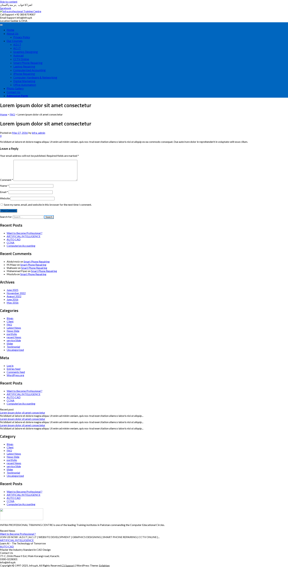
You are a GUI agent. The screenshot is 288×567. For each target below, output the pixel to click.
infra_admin (38, 132)
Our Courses (14, 41)
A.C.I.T (17, 48)
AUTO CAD (13, 239)
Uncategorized (15, 349)
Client (10, 321)
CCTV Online (21, 59)
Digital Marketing (24, 81)
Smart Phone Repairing (27, 63)
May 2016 (12, 302)
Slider (10, 343)
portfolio (12, 334)
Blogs (10, 318)
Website (5, 198)
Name (4, 185)
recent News (14, 337)
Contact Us (13, 92)
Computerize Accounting (21, 245)
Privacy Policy (21, 37)
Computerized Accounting (29, 70)
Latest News (14, 327)
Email (4, 191)
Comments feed (16, 372)
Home (10, 30)
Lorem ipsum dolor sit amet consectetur (22, 412)
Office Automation (24, 85)
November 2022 (16, 293)
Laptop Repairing (24, 66)
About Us (12, 33)
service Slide (14, 340)
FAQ (12, 114)
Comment (6, 179)
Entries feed (13, 368)
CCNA (10, 242)
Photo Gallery (15, 88)
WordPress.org (15, 375)
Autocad (18, 55)
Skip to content (8, 1)
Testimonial (13, 346)
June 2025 (12, 289)
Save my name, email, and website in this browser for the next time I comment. (48, 204)
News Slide (13, 330)
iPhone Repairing (24, 74)
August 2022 (14, 296)
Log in (10, 365)
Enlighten (104, 565)
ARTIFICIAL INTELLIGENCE (23, 236)
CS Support (68, 565)
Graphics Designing (25, 52)
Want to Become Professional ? (24, 233)
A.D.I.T (17, 44)
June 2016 (12, 299)
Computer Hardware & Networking (35, 77)
